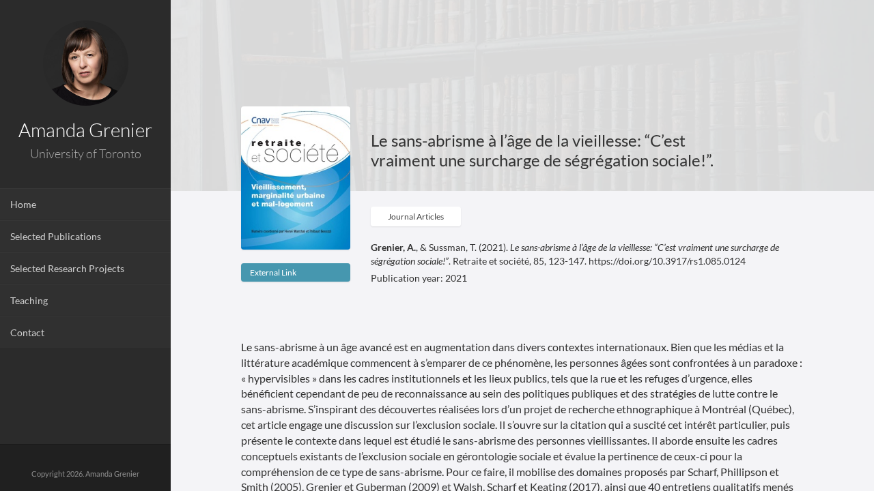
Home (23, 204)
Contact (27, 332)
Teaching (29, 300)
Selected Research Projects (67, 268)
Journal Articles (416, 216)
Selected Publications (55, 236)
